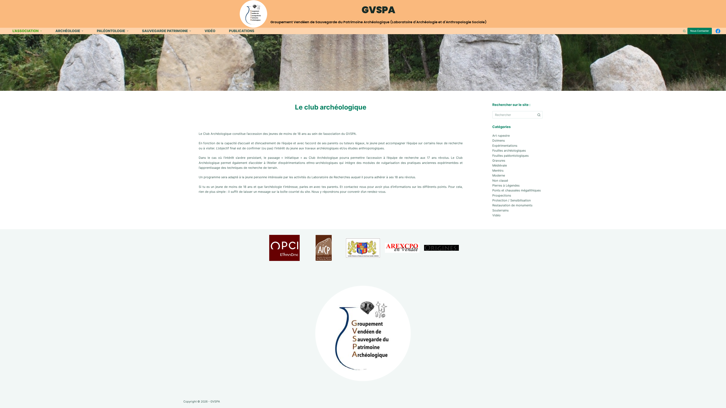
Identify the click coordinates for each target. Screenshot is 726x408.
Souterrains (500, 210)
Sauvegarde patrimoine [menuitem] (165, 31)
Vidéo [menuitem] (210, 31)
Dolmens (498, 140)
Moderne (498, 175)
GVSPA (378, 10)
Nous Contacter (699, 30)
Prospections (501, 195)
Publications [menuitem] (241, 31)
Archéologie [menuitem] (67, 31)
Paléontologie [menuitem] (111, 31)
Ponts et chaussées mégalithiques (516, 190)
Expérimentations (504, 145)
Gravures (498, 160)
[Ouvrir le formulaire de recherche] (684, 31)
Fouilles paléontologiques (510, 155)
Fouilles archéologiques (509, 150)
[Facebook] (718, 31)
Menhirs (497, 170)
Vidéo (496, 215)
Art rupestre (501, 135)
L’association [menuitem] (25, 31)
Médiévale (499, 165)
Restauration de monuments (512, 205)
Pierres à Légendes (506, 185)
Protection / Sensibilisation (511, 200)
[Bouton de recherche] (539, 115)
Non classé (500, 180)
